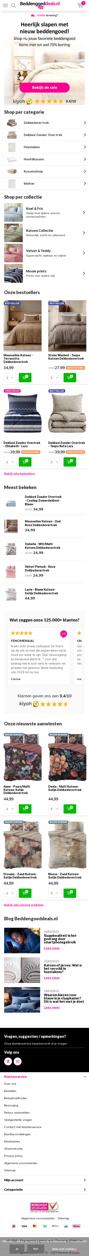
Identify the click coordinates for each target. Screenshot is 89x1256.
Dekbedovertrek (36, 123)
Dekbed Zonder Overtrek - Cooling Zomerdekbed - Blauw (43, 500)
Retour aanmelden (17, 1112)
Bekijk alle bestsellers (19, 473)
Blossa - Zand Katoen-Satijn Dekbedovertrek (64, 875)
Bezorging (11, 1105)
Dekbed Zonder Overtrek (43, 135)
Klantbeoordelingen (17, 1134)
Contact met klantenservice (22, 1127)
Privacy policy (13, 1156)
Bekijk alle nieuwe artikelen (24, 905)
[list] (44, 657)
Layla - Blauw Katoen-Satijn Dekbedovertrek (41, 591)
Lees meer (52, 948)
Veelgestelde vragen (18, 1120)
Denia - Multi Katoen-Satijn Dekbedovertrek (64, 788)
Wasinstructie (13, 1148)
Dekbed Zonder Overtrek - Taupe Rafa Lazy (66, 444)
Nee (35, 1248)
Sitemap (10, 1170)
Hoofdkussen (34, 159)
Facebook (8, 1061)
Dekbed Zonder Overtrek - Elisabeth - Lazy (22, 444)
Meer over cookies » (64, 1248)
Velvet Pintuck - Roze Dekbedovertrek (40, 568)
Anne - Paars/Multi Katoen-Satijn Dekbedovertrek (17, 790)
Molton (29, 183)
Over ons (10, 1084)
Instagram (18, 1061)
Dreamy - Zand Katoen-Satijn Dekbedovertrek (20, 875)
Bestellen (10, 1091)
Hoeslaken (32, 147)
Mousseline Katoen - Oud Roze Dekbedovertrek (43, 523)
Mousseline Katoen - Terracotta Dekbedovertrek (18, 358)
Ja (17, 1248)
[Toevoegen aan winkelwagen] (25, 377)
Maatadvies (12, 1141)
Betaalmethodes (15, 1098)
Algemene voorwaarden (20, 1163)
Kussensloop (33, 171)
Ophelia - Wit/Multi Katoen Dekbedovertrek (42, 545)
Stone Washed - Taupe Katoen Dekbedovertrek (66, 356)
